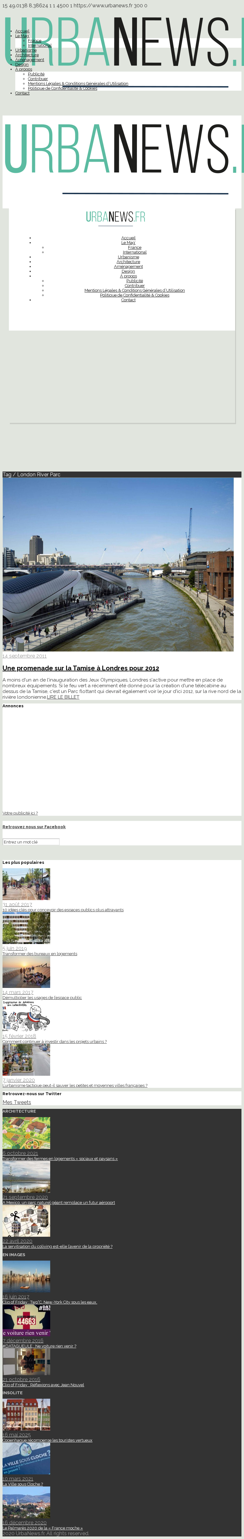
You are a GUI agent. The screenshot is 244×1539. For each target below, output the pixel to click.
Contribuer (38, 78)
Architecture (27, 54)
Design (22, 64)
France (34, 40)
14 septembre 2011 (25, 656)
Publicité (36, 74)
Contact (22, 93)
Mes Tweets (17, 1102)
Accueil (22, 31)
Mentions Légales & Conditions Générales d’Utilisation (78, 83)
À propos (23, 69)
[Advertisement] (122, 378)
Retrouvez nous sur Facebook (34, 826)
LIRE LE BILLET (63, 697)
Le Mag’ (22, 35)
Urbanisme (26, 50)
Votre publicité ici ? (20, 812)
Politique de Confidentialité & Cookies (62, 88)
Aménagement (29, 59)
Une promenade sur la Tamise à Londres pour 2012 (81, 668)
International (40, 45)
